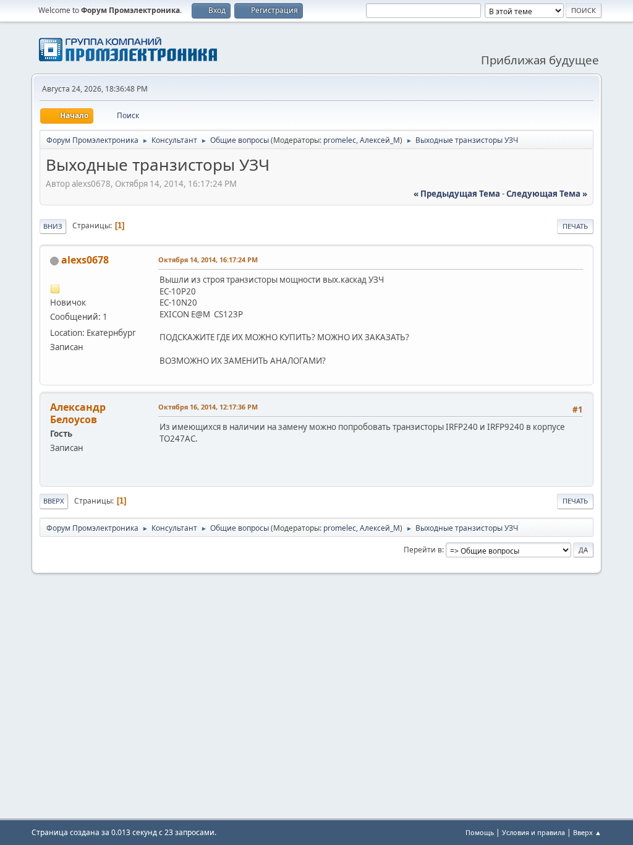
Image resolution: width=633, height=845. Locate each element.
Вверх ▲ (587, 832)
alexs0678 (85, 260)
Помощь (479, 832)
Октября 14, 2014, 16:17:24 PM (208, 259)
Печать (575, 226)
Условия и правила (533, 832)
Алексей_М (380, 140)
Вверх (53, 500)
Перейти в (423, 549)
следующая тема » (546, 193)
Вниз (52, 226)
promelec (339, 140)
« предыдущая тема (457, 193)
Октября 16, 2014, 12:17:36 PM (208, 406)
